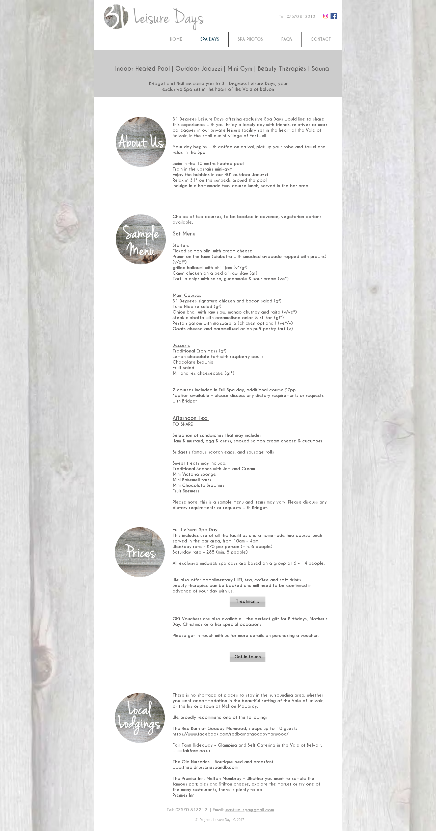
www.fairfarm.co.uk (191, 750)
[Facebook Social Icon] (334, 16)
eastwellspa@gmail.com (249, 810)
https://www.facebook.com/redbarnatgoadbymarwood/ (230, 734)
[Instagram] (325, 16)
